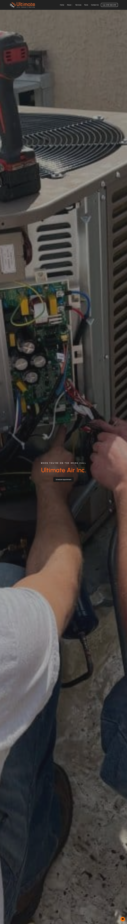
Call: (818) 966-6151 (109, 5)
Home (62, 5)
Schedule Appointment (63, 479)
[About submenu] (71, 4)
